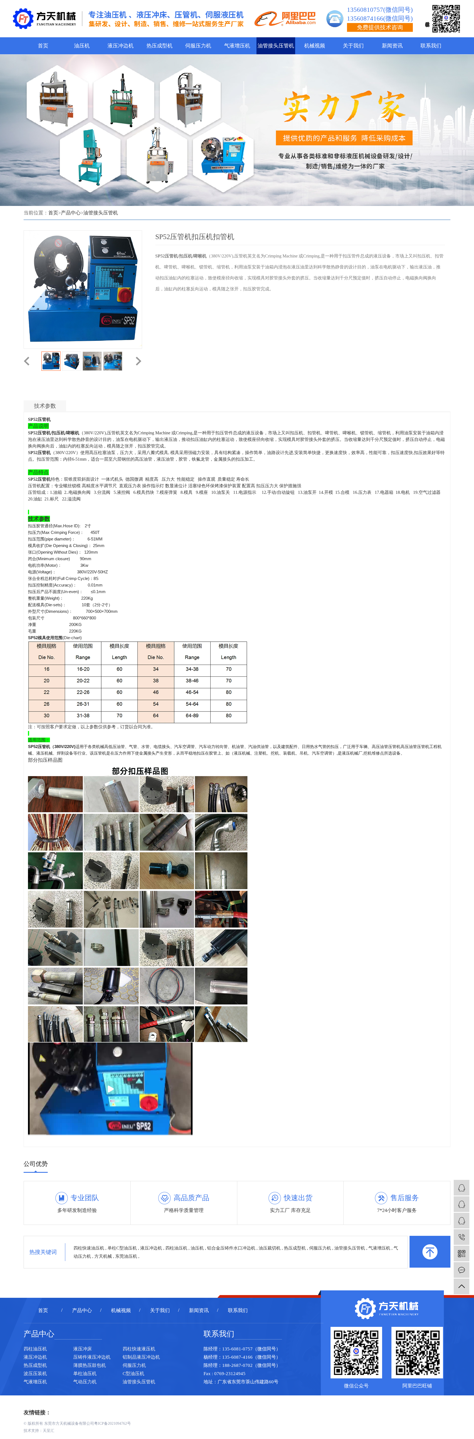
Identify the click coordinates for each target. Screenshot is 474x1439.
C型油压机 (133, 1373)
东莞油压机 (126, 1256)
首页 (43, 46)
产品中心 (71, 213)
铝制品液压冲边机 (141, 1357)
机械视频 (314, 46)
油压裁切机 (270, 1248)
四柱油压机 (176, 1248)
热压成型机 (159, 46)
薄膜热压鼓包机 (89, 1365)
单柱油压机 (85, 1373)
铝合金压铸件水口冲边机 (231, 1248)
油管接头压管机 (276, 46)
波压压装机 (35, 1373)
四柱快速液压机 (139, 1349)
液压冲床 (82, 1349)
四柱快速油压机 (89, 1248)
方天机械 (103, 1256)
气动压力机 (85, 1381)
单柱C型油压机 (123, 1248)
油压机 (82, 46)
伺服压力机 (198, 46)
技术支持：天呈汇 (39, 1431)
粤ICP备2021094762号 (112, 1423)
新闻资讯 (392, 46)
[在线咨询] (461, 1270)
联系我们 (431, 46)
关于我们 (353, 46)
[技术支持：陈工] (461, 1204)
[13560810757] (461, 1237)
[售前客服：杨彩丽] (461, 1188)
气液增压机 (237, 46)
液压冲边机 (121, 46)
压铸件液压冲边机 (92, 1357)
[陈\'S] (461, 1220)
